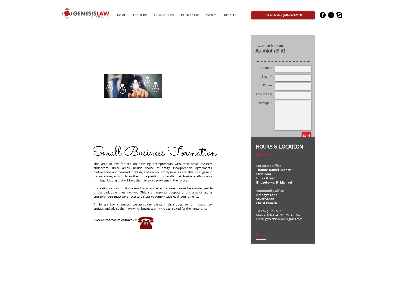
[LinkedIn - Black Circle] (331, 15)
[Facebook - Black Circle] (323, 15)
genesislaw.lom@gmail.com (284, 219)
